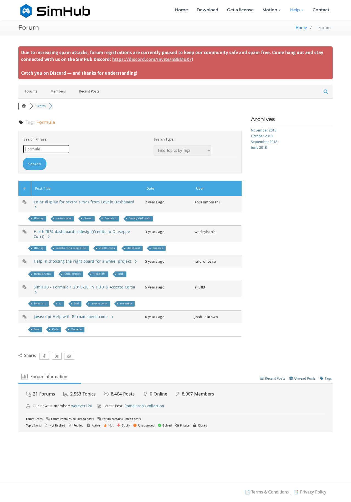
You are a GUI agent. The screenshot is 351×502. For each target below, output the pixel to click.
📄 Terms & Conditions (267, 492)
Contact (321, 9)
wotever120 (81, 406)
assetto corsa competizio (71, 247)
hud (76, 303)
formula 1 (111, 218)
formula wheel (43, 273)
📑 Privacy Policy (309, 492)
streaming (126, 303)
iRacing (39, 218)
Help (295, 9)
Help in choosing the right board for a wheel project (84, 261)
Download (207, 9)
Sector (88, 218)
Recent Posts (89, 91)
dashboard (134, 247)
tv (60, 303)
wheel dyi (100, 273)
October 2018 (262, 136)
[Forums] (23, 106)
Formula (158, 247)
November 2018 (263, 130)
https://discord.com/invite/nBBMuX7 (152, 59)
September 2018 (264, 142)
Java (36, 329)
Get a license (240, 9)
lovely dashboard (139, 218)
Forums (31, 91)
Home (181, 9)
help (121, 273)
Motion (269, 9)
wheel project (72, 273)
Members (58, 91)
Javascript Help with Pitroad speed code (72, 317)
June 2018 (259, 147)
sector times (63, 218)
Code (55, 329)
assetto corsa (107, 247)
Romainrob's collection (144, 406)
